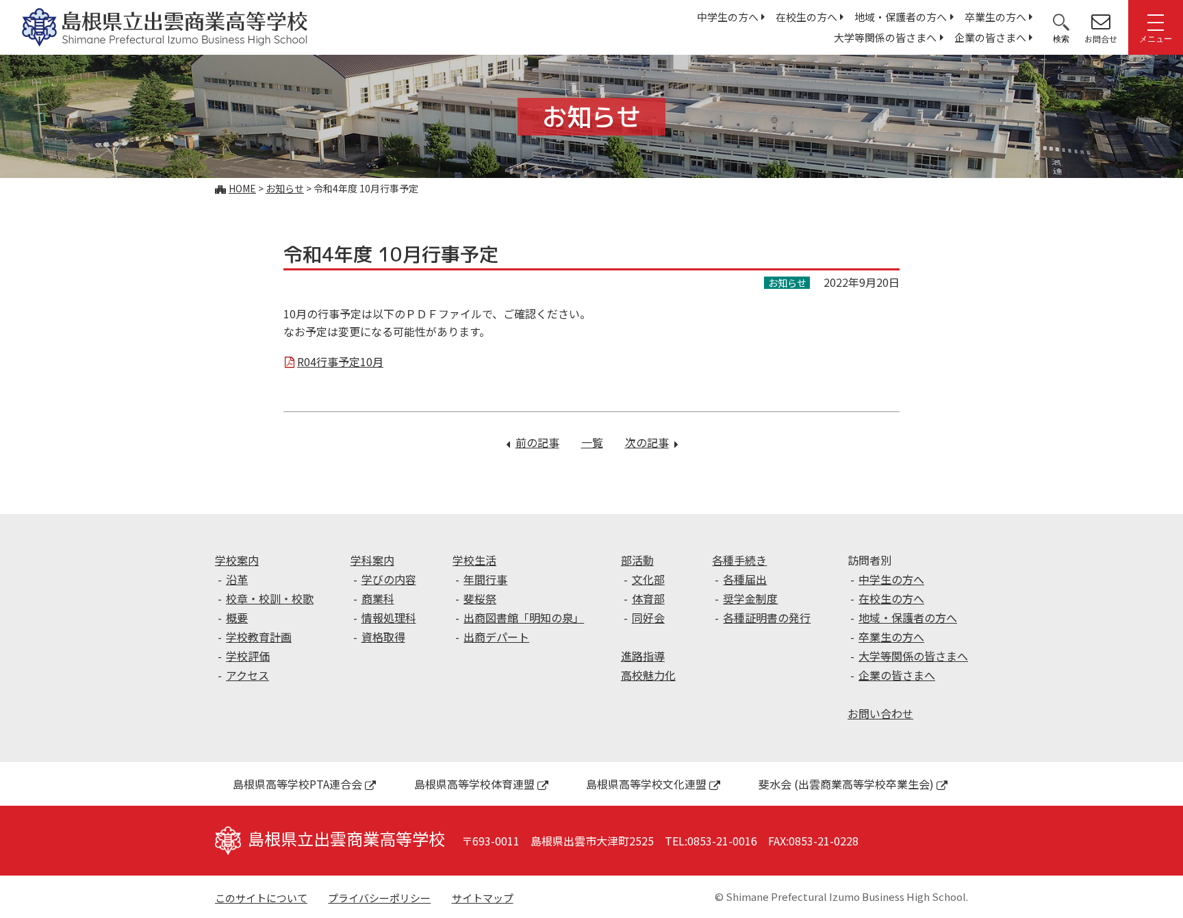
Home (242, 188)
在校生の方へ (806, 17)
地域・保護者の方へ (900, 17)
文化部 (648, 579)
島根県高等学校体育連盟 (474, 784)
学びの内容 (388, 579)
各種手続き (739, 560)
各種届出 (745, 579)
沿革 (237, 579)
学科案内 (372, 560)
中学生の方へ (728, 17)
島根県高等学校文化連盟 (646, 784)
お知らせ (285, 188)
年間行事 (485, 579)
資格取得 (383, 636)
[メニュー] (1155, 21)
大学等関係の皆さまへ (885, 37)
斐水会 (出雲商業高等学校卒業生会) (846, 784)
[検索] (1061, 21)
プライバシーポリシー (379, 898)
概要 (237, 617)
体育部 (648, 598)
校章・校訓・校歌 (270, 598)
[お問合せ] (1100, 21)
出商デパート (496, 636)
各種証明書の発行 (767, 617)
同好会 (648, 617)
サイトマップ (482, 898)
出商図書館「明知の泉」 (523, 617)
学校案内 (237, 560)
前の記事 (537, 442)
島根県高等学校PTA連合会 (297, 784)
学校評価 (248, 656)
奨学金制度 (750, 598)
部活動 (637, 560)
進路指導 (643, 656)
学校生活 (474, 560)
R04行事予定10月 (340, 361)
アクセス (247, 675)
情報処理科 (388, 617)
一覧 (592, 442)
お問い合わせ (880, 713)
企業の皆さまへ (990, 37)
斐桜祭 (479, 598)
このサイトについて (261, 898)
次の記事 (651, 442)
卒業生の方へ (995, 17)
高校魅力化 (648, 675)
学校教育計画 (259, 636)
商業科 (377, 598)
